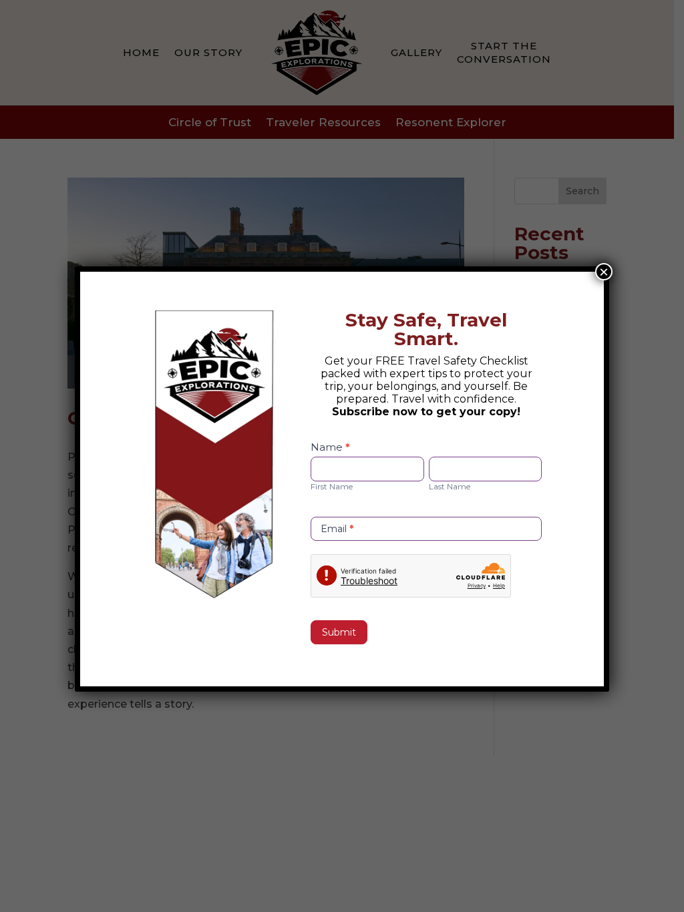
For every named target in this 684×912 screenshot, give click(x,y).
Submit (339, 632)
